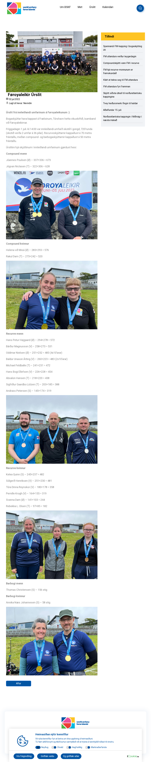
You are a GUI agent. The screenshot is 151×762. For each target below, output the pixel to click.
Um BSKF (65, 7)
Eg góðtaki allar (71, 756)
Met (80, 7)
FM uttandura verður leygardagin (119, 56)
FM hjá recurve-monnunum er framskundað (118, 71)
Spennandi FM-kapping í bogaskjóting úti (122, 48)
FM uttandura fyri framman (116, 86)
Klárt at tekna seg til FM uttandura (120, 79)
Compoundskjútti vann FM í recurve (121, 63)
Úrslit (92, 7)
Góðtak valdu (47, 756)
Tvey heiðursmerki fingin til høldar (120, 103)
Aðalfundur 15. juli (112, 110)
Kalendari (107, 7)
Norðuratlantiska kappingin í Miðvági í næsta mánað (122, 118)
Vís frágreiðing (24, 756)
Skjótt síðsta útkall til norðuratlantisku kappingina (122, 95)
